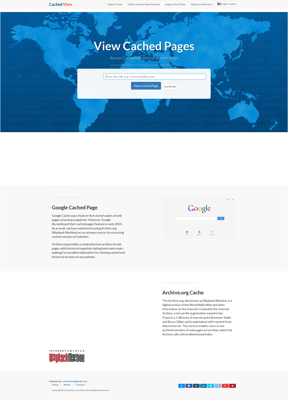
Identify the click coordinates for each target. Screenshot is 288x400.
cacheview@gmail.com (74, 381)
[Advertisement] (144, 114)
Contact (80, 384)
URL (96, 76)
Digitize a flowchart (202, 4)
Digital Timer (115, 4)
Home (55, 384)
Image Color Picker (175, 4)
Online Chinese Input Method (144, 4)
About (67, 384)
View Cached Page (146, 86)
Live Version (170, 86)
